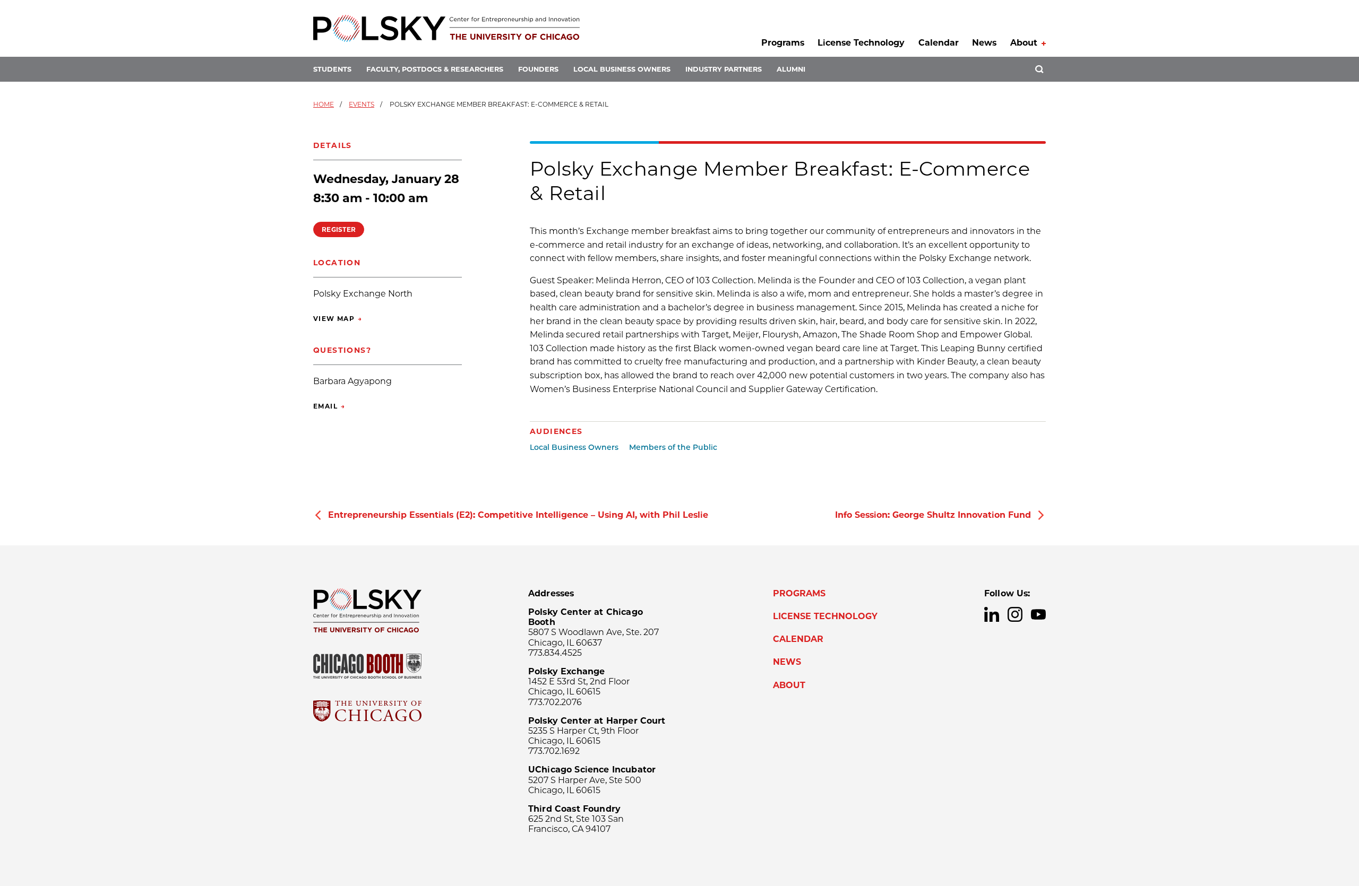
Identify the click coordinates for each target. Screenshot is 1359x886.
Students (332, 69)
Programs (782, 43)
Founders (538, 69)
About (1023, 43)
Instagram (1015, 614)
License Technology (861, 43)
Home (323, 104)
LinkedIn (991, 614)
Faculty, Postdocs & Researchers (434, 69)
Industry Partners (723, 69)
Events (361, 104)
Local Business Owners (621, 69)
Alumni (791, 69)
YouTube (1038, 614)
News (984, 43)
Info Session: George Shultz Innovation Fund (933, 515)
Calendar (938, 43)
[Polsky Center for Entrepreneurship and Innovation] (446, 28)
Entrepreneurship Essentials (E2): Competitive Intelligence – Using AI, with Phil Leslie (518, 515)
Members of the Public (673, 447)
